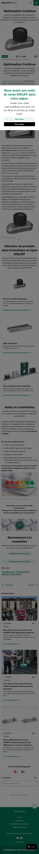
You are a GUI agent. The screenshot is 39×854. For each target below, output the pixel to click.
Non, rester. (19, 119)
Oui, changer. (19, 124)
